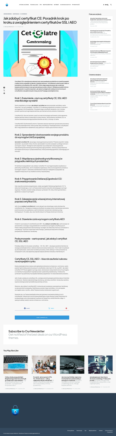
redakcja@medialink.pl (34, 433)
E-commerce (24, 13)
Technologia (79, 430)
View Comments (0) (41, 317)
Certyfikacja (16, 13)
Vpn (85, 430)
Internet (101, 430)
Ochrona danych (109, 430)
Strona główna (70, 430)
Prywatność (110, 432)
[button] (105, 5)
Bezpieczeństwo (8, 13)
